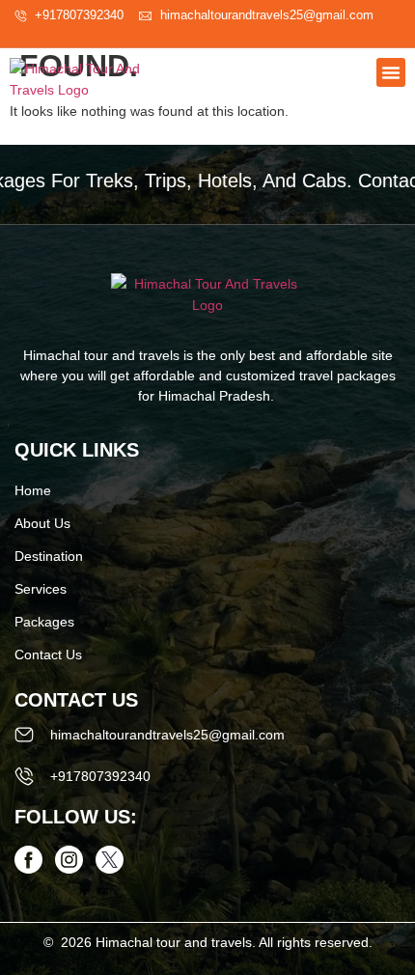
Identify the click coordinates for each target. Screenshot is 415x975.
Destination (48, 556)
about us (42, 523)
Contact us (48, 654)
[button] (390, 72)
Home (32, 490)
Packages (44, 621)
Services (40, 589)
